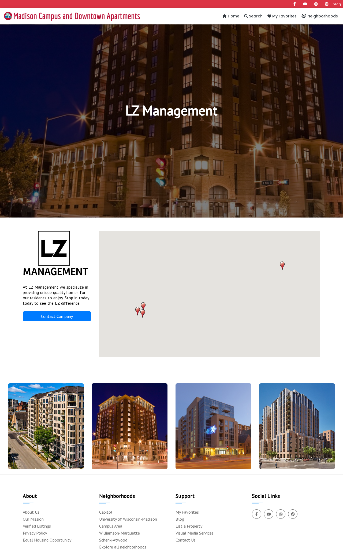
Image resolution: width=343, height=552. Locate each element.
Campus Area (110, 526)
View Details (44, 436)
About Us (31, 512)
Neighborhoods (322, 16)
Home (233, 16)
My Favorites (284, 16)
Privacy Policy (35, 533)
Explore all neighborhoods (122, 547)
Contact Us (186, 540)
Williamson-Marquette (119, 533)
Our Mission (33, 519)
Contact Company (57, 316)
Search (255, 16)
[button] (282, 266)
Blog (180, 519)
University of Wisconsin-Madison (128, 519)
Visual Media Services (195, 533)
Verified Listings (37, 526)
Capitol (105, 512)
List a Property (189, 526)
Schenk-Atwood (113, 540)
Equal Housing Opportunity (47, 540)
